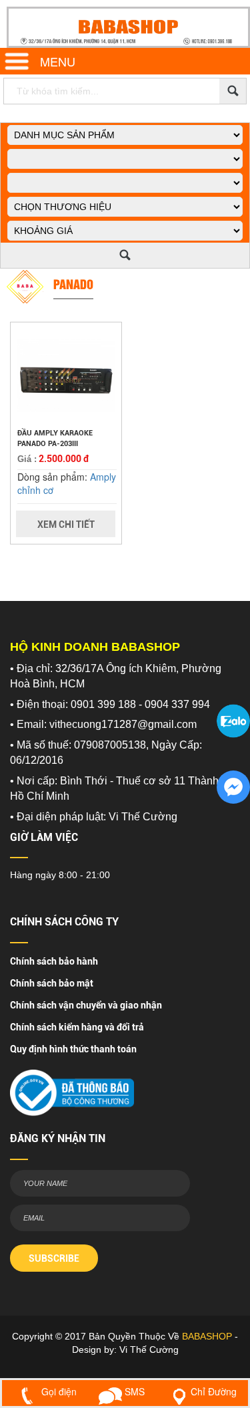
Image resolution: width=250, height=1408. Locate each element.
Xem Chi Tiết (66, 524)
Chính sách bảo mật (51, 983)
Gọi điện (58, 1391)
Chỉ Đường (214, 1391)
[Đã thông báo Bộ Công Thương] (72, 1089)
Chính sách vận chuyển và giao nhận (86, 1005)
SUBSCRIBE (54, 1258)
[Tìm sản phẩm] (232, 91)
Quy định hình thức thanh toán (73, 1049)
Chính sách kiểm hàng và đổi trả (77, 1027)
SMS (133, 1391)
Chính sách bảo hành (54, 961)
